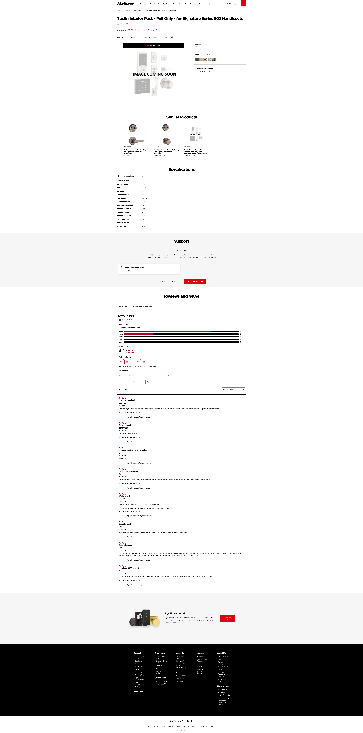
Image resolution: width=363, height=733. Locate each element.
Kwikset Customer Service (200, 671)
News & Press (223, 659)
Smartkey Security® (180, 657)
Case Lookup (202, 667)
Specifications (145, 37)
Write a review (140, 30)
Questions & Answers (143, 307)
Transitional (180, 681)
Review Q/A (169, 37)
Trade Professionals (192, 4)
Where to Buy (233, 4)
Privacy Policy (167, 727)
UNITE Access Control (140, 657)
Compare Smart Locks (162, 662)
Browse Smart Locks (161, 672)
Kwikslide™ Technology (180, 662)
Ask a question (153, 30)
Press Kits (221, 692)
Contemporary (181, 676)
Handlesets (139, 667)
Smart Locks (155, 4)
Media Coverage (224, 698)
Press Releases (223, 689)
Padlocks (166, 4)
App (157, 668)
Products (143, 4)
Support (207, 4)
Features (132, 37)
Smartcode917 (161, 684)
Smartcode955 (161, 681)
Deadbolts (138, 661)
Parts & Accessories (139, 683)
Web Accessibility (153, 727)
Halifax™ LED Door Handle (181, 666)
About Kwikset (223, 656)
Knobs (137, 664)
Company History (221, 663)
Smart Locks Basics (160, 657)
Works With (160, 666)
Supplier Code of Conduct (185, 727)
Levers (137, 669)
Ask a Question (202, 664)
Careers (221, 677)
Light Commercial (139, 678)
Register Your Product (202, 660)
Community (222, 669)
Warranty (200, 656)
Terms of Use (202, 727)
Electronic (138, 672)
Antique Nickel (202, 55)
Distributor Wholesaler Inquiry (222, 702)
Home (119, 10)
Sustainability (223, 667)
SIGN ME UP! (228, 618)
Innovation (177, 4)
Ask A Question (195, 282)
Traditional (180, 678)
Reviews (123, 307)
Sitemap (213, 727)
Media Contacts (224, 695)
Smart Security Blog (223, 680)
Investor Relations (221, 673)
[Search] (243, 3)
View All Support (169, 282)
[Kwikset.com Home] (125, 3)
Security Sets (139, 675)
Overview (120, 37)
